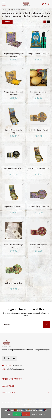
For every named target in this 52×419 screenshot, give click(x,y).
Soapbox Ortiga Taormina (13, 206)
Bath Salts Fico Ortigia (13, 283)
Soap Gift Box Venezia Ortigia (13, 131)
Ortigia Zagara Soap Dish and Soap (13, 93)
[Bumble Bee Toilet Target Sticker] (13, 230)
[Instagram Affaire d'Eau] (9, 358)
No (26, 414)
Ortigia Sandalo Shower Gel (38, 54)
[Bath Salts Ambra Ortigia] (13, 154)
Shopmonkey (26, 405)
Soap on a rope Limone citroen (38, 93)
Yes (16, 414)
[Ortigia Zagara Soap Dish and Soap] (13, 77)
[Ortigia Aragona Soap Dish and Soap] (13, 39)
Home (4, 9)
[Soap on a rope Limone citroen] (38, 77)
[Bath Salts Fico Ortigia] (13, 269)
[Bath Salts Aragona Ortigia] (38, 192)
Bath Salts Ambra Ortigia (13, 168)
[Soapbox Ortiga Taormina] (13, 192)
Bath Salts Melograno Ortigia (38, 246)
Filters (8, 22)
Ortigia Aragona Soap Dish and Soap (13, 55)
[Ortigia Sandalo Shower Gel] (38, 39)
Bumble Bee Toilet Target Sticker (13, 246)
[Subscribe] (46, 324)
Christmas (11, 9)
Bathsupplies (22, 9)
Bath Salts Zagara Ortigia (39, 130)
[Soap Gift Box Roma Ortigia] (38, 154)
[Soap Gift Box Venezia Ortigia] (13, 116)
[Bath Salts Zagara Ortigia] (38, 116)
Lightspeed (38, 402)
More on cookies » (38, 414)
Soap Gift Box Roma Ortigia (38, 168)
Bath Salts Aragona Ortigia (38, 206)
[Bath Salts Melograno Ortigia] (38, 230)
